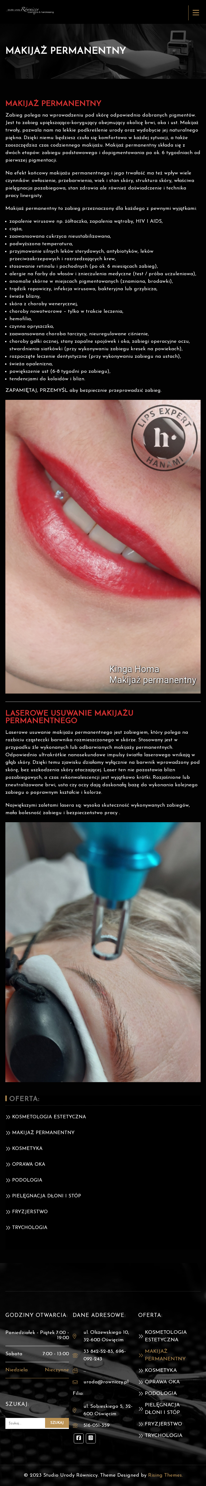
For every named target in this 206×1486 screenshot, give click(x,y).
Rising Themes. (165, 1475)
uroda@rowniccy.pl (105, 1382)
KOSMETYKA (27, 1148)
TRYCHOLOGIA (29, 1228)
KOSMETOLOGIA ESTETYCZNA (49, 1117)
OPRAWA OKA (28, 1164)
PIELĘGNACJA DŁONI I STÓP (46, 1196)
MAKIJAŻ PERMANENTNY (43, 1133)
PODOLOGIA (27, 1180)
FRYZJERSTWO (30, 1212)
